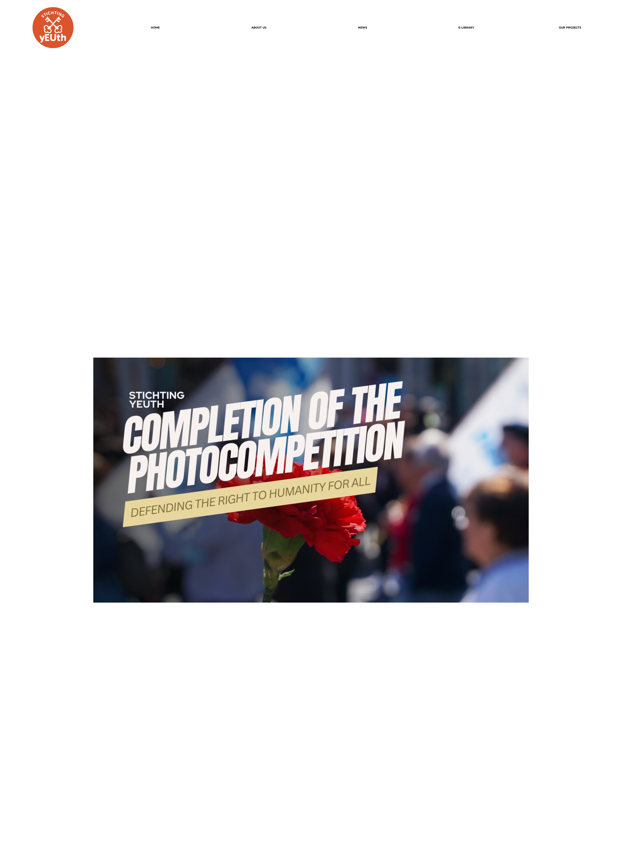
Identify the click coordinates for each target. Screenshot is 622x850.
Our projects (570, 27)
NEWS (362, 27)
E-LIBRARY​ (466, 27)
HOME (155, 27)
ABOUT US (258, 27)
